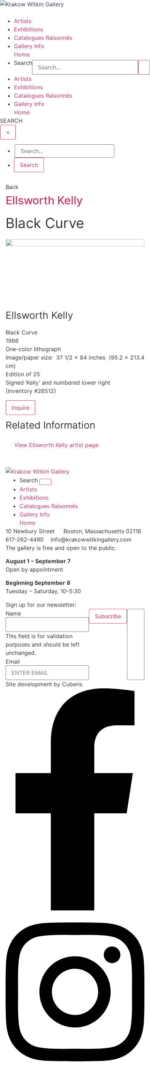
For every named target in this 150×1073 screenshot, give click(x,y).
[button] (75, 12)
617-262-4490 (25, 539)
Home (22, 54)
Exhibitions (28, 29)
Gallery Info (29, 46)
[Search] (144, 67)
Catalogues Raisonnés (43, 37)
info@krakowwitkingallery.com (91, 539)
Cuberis (72, 684)
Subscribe (108, 616)
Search (23, 63)
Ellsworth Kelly (44, 200)
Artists (22, 20)
